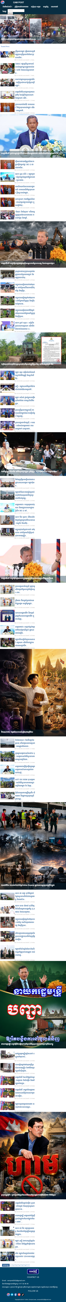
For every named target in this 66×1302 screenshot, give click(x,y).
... (25, 54)
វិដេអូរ (4, 11)
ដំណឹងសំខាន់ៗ (7, 6)
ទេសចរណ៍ (54, 6)
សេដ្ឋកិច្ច (45, 6)
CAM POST (18, 2)
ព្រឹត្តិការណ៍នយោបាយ (21, 6)
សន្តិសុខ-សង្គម (35, 6)
